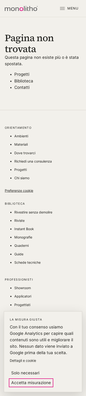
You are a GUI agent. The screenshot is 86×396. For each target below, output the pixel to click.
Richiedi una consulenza (33, 161)
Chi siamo (21, 178)
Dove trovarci (24, 153)
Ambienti (21, 136)
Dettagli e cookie (23, 360)
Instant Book (24, 229)
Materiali (21, 144)
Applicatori (22, 296)
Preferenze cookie (19, 190)
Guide (18, 254)
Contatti (22, 87)
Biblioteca (23, 81)
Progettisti (22, 305)
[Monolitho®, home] (21, 8)
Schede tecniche (27, 262)
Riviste (19, 220)
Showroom (22, 288)
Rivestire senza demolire (33, 212)
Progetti (21, 74)
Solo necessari (25, 373)
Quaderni (21, 245)
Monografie (23, 237)
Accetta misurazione (31, 382)
